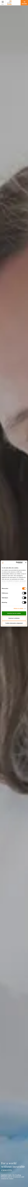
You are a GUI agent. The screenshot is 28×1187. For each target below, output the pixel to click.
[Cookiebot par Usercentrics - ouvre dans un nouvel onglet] (16, 563)
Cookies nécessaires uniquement (14, 623)
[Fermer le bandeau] (25, 562)
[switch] (24, 593)
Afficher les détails (18, 608)
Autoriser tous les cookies (14, 613)
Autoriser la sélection (14, 618)
